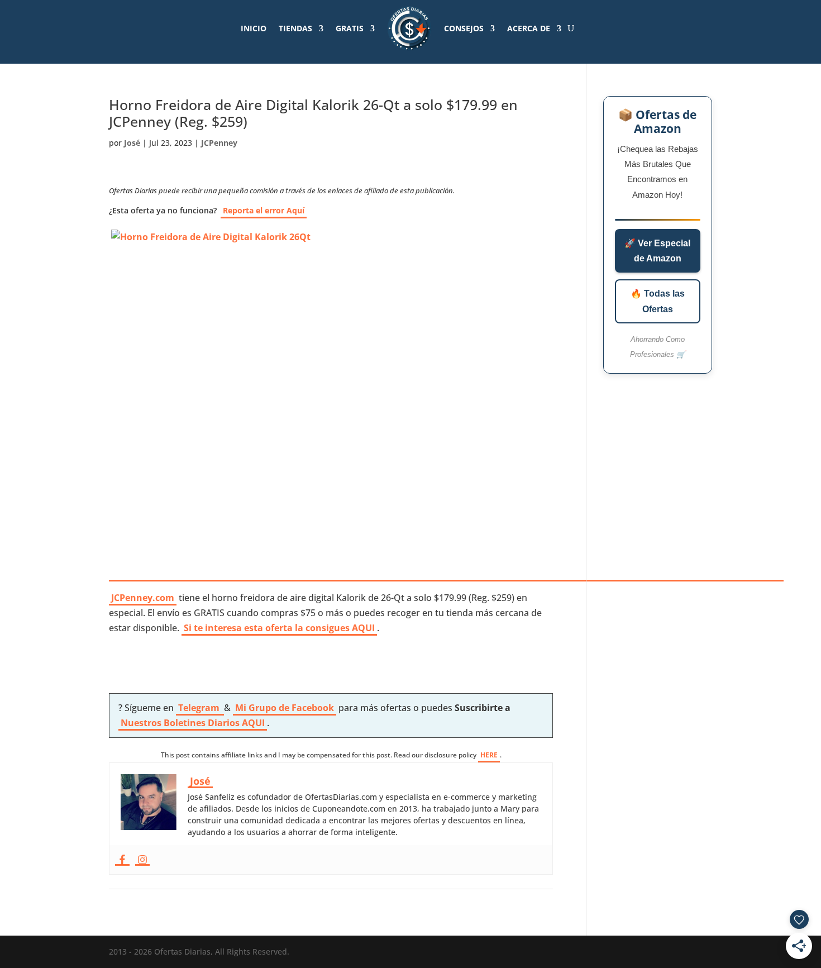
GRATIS (350, 28)
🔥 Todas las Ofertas (658, 301)
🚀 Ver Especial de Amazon (657, 251)
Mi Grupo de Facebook (284, 708)
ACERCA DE (528, 28)
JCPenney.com (142, 598)
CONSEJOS (464, 28)
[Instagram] (142, 860)
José (132, 142)
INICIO (253, 28)
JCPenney (219, 142)
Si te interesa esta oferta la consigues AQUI (279, 628)
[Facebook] (122, 860)
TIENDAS (295, 28)
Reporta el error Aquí (263, 210)
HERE (489, 755)
